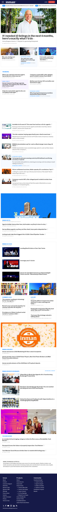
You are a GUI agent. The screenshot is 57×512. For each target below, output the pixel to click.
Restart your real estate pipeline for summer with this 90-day (13, 306)
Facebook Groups (38, 480)
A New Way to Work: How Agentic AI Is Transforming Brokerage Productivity (36, 375)
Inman (5, 87)
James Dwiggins (45, 318)
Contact (5, 482)
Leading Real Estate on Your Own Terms (32, 248)
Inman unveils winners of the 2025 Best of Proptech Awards (21, 363)
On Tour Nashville (22, 493)
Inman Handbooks (21, 497)
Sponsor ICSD (6, 487)
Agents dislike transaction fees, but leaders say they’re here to (24, 224)
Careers (5, 495)
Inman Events (20, 485)
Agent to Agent (39, 483)
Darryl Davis (7, 93)
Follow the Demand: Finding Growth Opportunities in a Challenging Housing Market (37, 399)
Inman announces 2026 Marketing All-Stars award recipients (21, 351)
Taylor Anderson (35, 77)
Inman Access (7, 244)
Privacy (4, 498)
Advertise (5, 485)
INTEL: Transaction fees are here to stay (48, 5)
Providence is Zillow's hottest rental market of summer (13, 313)
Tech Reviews (7, 436)
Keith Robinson (35, 318)
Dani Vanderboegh (18, 175)
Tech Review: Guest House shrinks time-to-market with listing (23, 450)
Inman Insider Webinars (10, 371)
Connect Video (20, 498)
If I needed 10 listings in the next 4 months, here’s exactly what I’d (28, 37)
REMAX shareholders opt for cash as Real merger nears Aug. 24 (32, 144)
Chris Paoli (34, 311)
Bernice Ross (44, 61)
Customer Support (7, 483)
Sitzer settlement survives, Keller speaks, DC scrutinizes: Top (32, 169)
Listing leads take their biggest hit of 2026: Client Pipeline (23, 234)
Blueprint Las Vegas (23, 495)
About (4, 480)
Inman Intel (6, 220)
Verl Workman (6, 59)
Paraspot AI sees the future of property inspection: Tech (22, 445)
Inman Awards (7, 349)
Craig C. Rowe (7, 442)
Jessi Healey (6, 315)
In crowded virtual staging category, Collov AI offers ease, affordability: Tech (26, 439)
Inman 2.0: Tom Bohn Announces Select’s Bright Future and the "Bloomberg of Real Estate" (35, 273)
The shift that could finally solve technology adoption (28, 60)
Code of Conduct (7, 497)
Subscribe (51, 2)
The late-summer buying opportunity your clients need (31, 134)
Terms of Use (6, 500)
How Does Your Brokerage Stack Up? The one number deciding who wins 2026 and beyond (37, 387)
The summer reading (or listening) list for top (13, 300)
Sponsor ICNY (6, 489)
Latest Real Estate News (23, 502)
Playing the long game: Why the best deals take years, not (42, 309)
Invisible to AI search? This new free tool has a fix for (31, 124)
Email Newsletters (21, 500)
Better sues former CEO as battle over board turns (42, 81)
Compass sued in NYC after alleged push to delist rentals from (41, 75)
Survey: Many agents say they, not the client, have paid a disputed (24, 229)
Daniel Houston (7, 225)
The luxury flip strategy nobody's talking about (41, 315)
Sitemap (5, 491)
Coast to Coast (39, 482)
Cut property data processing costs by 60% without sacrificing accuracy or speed (32, 158)
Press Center (6, 493)
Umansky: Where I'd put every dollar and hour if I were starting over (42, 302)
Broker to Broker (39, 485)
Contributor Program (39, 489)
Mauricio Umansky (36, 305)
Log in (46, 2)
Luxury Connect (22, 491)
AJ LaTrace (33, 84)
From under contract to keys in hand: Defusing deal (47, 58)
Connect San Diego (23, 489)
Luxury (33, 297)
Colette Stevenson (45, 95)
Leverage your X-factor (27, 260)
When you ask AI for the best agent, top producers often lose (13, 75)
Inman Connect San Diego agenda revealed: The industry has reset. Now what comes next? (14, 84)
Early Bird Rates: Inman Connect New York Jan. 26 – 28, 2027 (20, 5)
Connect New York (22, 487)
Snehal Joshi (26, 165)
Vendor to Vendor (39, 487)
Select (18, 480)
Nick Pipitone (7, 77)
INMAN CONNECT (6, 81)
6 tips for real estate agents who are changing (13, 91)
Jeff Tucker (16, 140)
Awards (35, 491)
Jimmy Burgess (7, 43)
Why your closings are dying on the (8, 57)
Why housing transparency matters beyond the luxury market (41, 93)
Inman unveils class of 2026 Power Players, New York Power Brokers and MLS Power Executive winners (26, 357)
